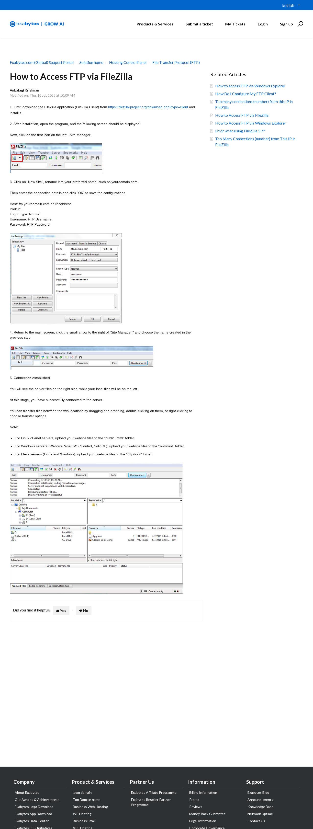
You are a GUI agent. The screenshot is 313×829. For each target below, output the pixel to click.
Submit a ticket (199, 24)
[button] (299, 24)
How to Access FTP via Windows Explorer (250, 123)
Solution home (91, 62)
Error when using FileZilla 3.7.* (240, 130)
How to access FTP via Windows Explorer (250, 85)
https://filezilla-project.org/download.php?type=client (148, 107)
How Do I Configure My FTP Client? (245, 93)
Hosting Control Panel (127, 62)
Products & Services (155, 24)
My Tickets (235, 24)
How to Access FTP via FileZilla (241, 115)
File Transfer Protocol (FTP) (176, 62)
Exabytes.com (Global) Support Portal (42, 62)
